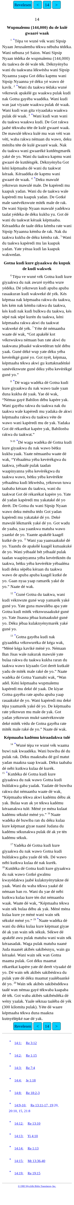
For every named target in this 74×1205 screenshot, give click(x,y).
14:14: (18, 1148)
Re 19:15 (34, 1173)
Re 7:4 (30, 1068)
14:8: (18, 1093)
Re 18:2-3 (33, 1093)
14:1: (18, 1043)
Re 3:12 (31, 1043)
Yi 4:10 (32, 1136)
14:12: (18, 1123)
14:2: (18, 1055)
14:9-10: (20, 1105)
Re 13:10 (34, 1123)
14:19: (18, 1173)
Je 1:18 (31, 1080)
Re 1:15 (31, 1055)
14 (47, 5)
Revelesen (22, 5)
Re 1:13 (33, 1148)
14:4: (18, 1080)
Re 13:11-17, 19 (42, 1105)
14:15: (18, 1161)
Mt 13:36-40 (36, 1161)
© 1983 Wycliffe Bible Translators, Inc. (37, 1186)
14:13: (18, 1136)
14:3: (18, 1068)
